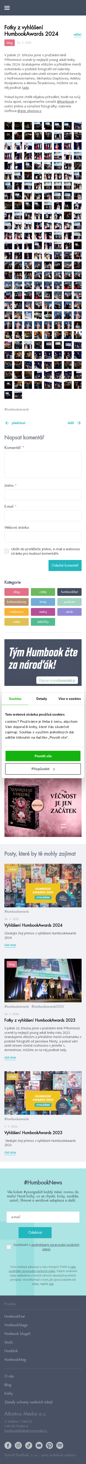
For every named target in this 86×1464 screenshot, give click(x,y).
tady (25, 87)
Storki (8, 1342)
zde (51, 1284)
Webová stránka (16, 527)
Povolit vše (43, 756)
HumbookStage (16, 1325)
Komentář (14, 448)
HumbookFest (14, 1316)
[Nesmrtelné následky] (43, 805)
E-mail (10, 506)
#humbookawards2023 (48, 1006)
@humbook (65, 101)
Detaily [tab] (41, 699)
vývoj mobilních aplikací (58, 1455)
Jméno (10, 485)
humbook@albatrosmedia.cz (25, 1430)
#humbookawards (16, 409)
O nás (9, 1376)
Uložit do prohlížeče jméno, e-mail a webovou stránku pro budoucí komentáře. (45, 551)
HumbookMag (15, 1359)
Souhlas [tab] (15, 699)
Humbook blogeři (17, 1334)
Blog (7, 1385)
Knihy (8, 1393)
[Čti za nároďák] (43, 671)
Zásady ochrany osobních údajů (28, 1402)
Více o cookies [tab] (69, 699)
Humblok (11, 1351)
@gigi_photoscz (29, 110)
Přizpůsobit (40, 769)
